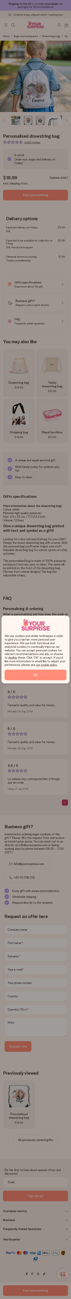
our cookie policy (46, 665)
